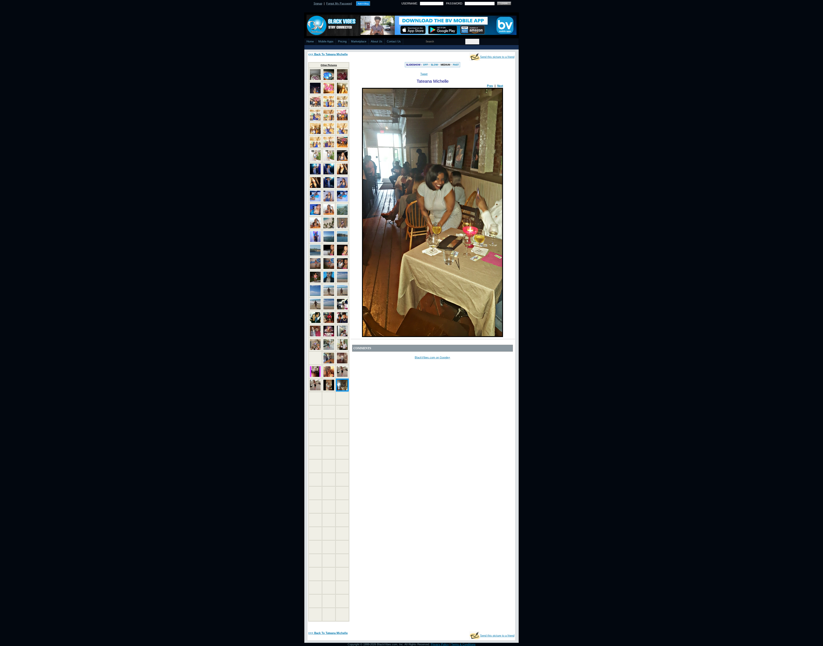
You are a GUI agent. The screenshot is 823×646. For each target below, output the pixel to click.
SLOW (434, 64)
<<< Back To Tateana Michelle (328, 54)
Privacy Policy (440, 644)
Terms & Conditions (463, 644)
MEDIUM (445, 64)
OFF (425, 64)
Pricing (342, 41)
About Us (376, 41)
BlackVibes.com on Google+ (432, 357)
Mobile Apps (325, 41)
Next (500, 85)
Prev (490, 85)
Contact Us (394, 41)
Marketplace (358, 41)
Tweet (424, 74)
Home (310, 41)
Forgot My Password (339, 3)
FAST (456, 64)
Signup (318, 3)
